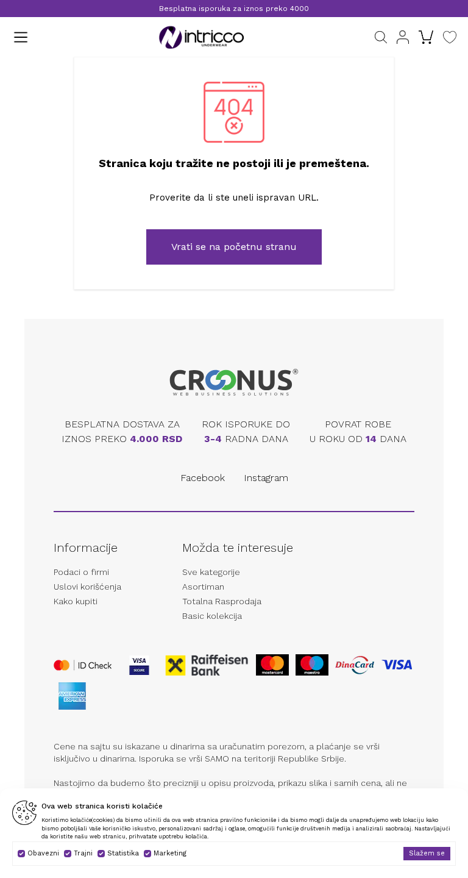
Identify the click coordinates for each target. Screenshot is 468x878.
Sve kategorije (211, 572)
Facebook (202, 478)
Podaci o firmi (81, 572)
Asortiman (203, 586)
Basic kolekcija (212, 616)
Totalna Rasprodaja (221, 601)
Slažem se (427, 853)
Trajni (83, 853)
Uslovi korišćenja (87, 586)
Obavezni (43, 853)
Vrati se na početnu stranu (234, 246)
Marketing (170, 853)
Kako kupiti (76, 601)
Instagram (266, 478)
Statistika (123, 853)
